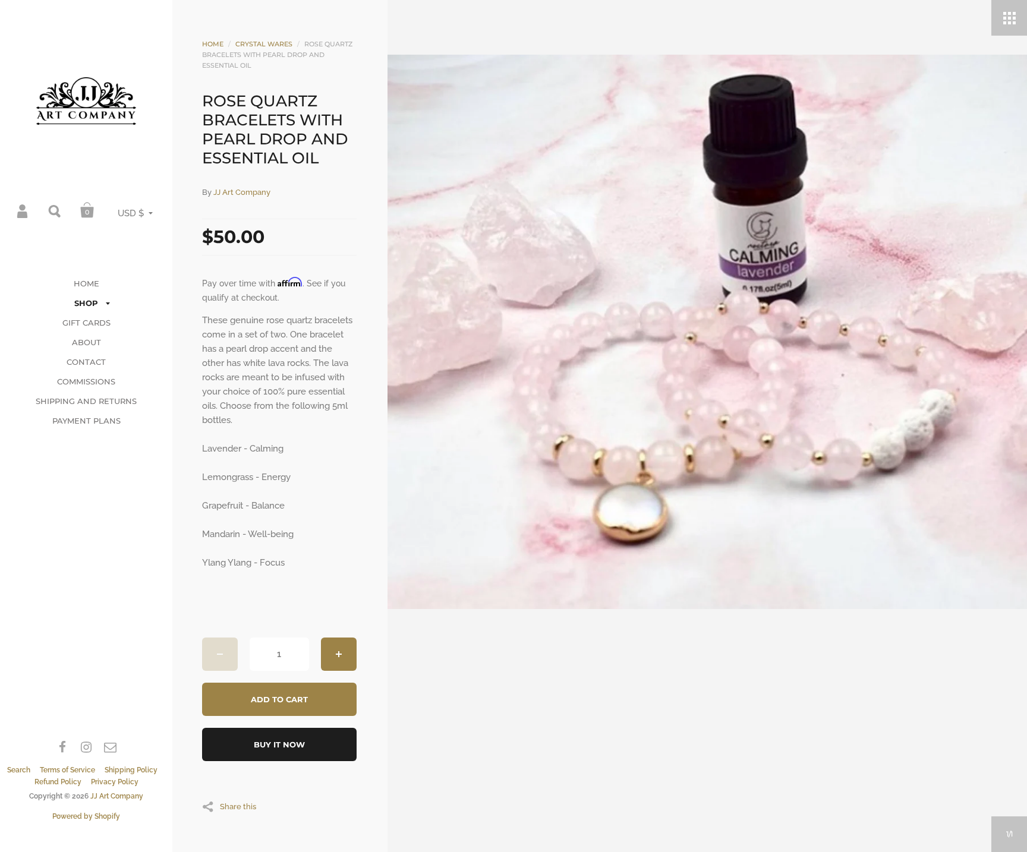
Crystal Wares (263, 44)
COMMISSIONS (86, 381)
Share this (238, 806)
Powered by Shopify (86, 816)
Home (212, 44)
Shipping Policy (131, 770)
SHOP (86, 303)
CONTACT (86, 362)
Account (23, 210)
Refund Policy (57, 782)
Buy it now (279, 744)
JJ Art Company (116, 796)
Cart (87, 210)
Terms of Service (67, 770)
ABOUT (86, 342)
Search (55, 210)
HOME (86, 283)
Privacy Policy (114, 782)
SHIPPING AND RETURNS (86, 401)
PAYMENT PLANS (86, 420)
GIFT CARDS (86, 322)
